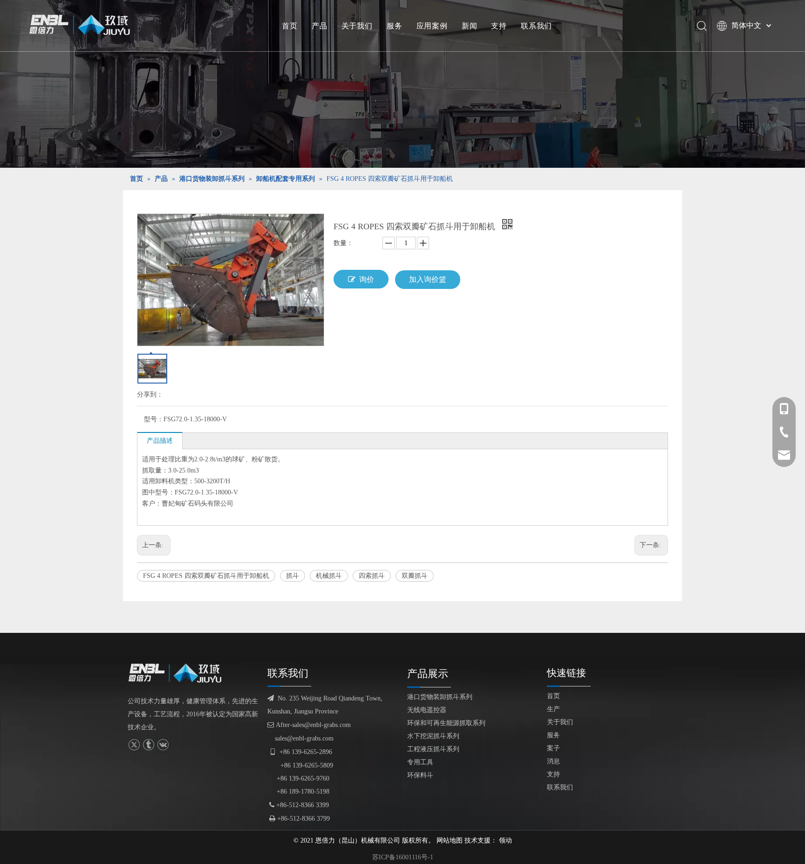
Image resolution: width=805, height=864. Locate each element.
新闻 (470, 26)
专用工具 (420, 762)
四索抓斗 (372, 575)
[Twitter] (134, 745)
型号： (154, 419)
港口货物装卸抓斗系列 (439, 696)
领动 (505, 840)
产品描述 (160, 440)
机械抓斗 (329, 575)
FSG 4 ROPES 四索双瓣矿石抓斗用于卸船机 (206, 575)
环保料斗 (420, 775)
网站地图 (450, 840)
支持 (499, 26)
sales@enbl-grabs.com (304, 738)
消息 (553, 761)
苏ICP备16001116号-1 (402, 857)
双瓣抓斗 (415, 575)
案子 (553, 748)
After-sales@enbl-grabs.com (309, 724)
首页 (290, 26)
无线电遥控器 (426, 709)
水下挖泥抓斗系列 (433, 736)
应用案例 (432, 26)
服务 (394, 26)
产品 (319, 26)
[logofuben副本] (179, 673)
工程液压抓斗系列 (433, 749)
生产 (553, 709)
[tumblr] (148, 745)
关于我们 (357, 26)
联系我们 (536, 26)
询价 (366, 279)
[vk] (163, 745)
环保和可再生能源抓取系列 (446, 723)
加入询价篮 (427, 279)
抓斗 (292, 575)
